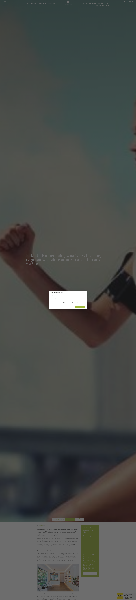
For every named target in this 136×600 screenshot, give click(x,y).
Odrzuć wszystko (53, 306)
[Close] (84, 293)
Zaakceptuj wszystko (80, 306)
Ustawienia (71, 306)
